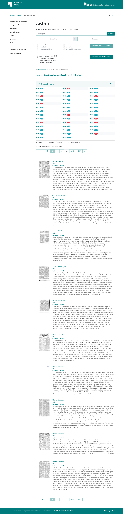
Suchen (111, 34)
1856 (37, 88)
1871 (64, 92)
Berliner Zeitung (44, 45)
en (112, 15)
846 (72, 151)
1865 (37, 122)
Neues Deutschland (45, 49)
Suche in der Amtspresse (101, 57)
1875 (64, 107)
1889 (91, 107)
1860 (37, 103)
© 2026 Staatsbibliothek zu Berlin (63, 511)
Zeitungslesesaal (15, 53)
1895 (91, 130)
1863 (37, 115)
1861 (37, 107)
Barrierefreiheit (47, 511)
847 (79, 151)
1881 (64, 130)
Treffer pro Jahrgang (46, 84)
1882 (64, 134)
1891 (91, 115)
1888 (91, 103)
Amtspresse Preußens (17, 25)
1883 (64, 137)
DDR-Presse (13, 28)
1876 (64, 111)
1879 (64, 122)
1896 (91, 134)
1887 (91, 100)
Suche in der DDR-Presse (101, 46)
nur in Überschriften (72, 45)
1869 (37, 137)
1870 (64, 88)
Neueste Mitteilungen (46, 58)
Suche (19, 15)
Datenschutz (17, 511)
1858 (37, 96)
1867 (37, 130)
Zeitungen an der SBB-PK (18, 50)
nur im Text (69, 47)
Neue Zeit (42, 47)
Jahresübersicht (15, 32)
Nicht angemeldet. (109, 511)
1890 (91, 111)
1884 (91, 88)
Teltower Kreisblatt (45, 62)
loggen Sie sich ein (43, 69)
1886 (91, 96)
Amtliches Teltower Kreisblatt (48, 56)
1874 (64, 103)
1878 (64, 118)
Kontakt (12, 43)
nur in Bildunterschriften (74, 49)
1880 (64, 126)
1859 (37, 100)
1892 (91, 118)
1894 (91, 126)
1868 (37, 134)
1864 (37, 118)
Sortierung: (39, 142)
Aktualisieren (76, 142)
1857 (37, 92)
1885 (91, 92)
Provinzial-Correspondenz (47, 60)
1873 (64, 100)
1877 (64, 115)
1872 (64, 96)
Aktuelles (13, 39)
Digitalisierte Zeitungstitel (18, 21)
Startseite (12, 15)
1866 (37, 126)
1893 (91, 122)
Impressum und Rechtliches (32, 511)
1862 (37, 111)
